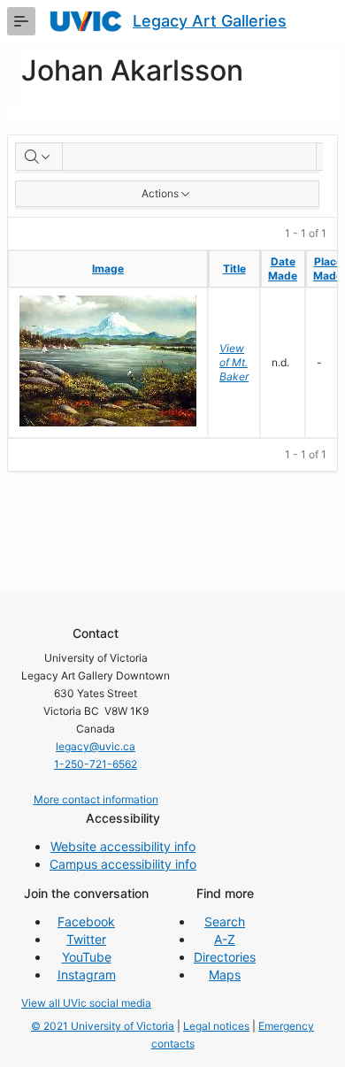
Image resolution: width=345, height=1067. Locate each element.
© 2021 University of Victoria (102, 1025)
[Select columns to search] (39, 156)
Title (234, 268)
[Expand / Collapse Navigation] (21, 21)
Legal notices (216, 1025)
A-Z (224, 939)
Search (224, 921)
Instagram (87, 974)
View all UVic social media (86, 1002)
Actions (160, 193)
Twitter (86, 939)
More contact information (96, 799)
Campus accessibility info (123, 863)
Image (108, 268)
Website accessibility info (123, 846)
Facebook (86, 921)
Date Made (282, 268)
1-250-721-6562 (95, 764)
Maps (225, 974)
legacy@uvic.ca (95, 746)
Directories (225, 956)
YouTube (86, 956)
